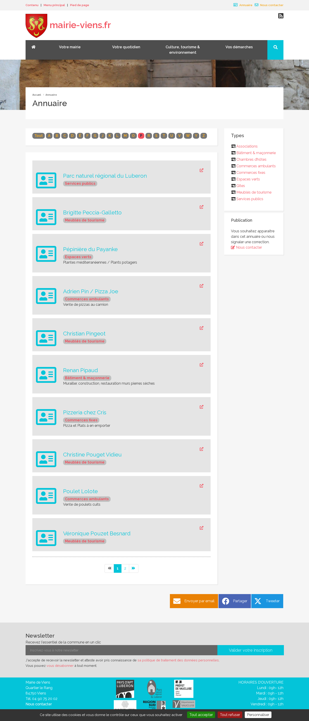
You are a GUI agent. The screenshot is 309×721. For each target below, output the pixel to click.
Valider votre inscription (250, 650)
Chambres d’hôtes (251, 159)
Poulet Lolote (80, 491)
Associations (247, 146)
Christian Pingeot (84, 333)
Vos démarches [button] (239, 47)
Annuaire (245, 5)
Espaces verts (78, 257)
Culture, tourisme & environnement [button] (183, 50)
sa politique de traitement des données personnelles (178, 660)
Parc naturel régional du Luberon (105, 176)
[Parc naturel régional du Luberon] (154, 688)
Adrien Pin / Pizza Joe (90, 291)
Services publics (80, 183)
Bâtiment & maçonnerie (87, 378)
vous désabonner (60, 666)
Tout (38, 136)
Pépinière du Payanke (90, 249)
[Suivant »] (133, 568)
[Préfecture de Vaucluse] (183, 688)
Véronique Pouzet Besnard (97, 533)
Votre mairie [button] (70, 47)
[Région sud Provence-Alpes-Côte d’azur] (154, 706)
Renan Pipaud (80, 370)
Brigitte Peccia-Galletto (92, 212)
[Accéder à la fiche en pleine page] (133, 170)
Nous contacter (271, 5)
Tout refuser (230, 715)
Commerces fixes (81, 420)
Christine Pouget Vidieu (92, 454)
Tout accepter (201, 715)
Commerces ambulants (87, 299)
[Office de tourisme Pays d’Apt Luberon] (125, 706)
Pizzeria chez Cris (84, 412)
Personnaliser (258, 715)
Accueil (36, 94)
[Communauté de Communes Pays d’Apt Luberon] (125, 688)
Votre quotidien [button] (126, 47)
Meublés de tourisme (85, 220)
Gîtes (241, 186)
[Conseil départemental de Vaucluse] (184, 704)
